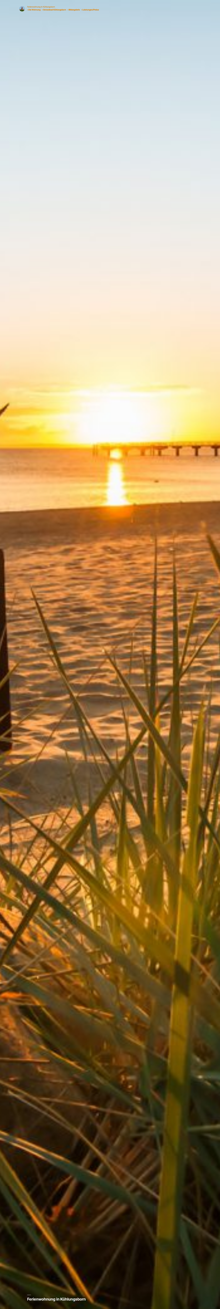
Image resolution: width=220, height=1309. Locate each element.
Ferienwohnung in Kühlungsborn (41, 7)
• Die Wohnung (33, 9)
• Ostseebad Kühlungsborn (54, 9)
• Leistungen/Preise (90, 9)
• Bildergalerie (73, 9)
